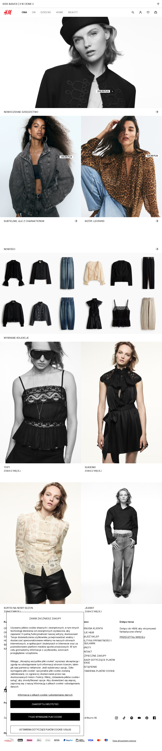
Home (59, 12)
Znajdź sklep (90, 636)
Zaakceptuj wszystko (45, 704)
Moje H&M (87, 632)
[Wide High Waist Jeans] (67, 273)
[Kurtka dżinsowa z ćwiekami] (40, 313)
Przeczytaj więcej (132, 637)
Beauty (73, 12)
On (33, 12)
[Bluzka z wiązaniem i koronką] (94, 273)
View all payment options (124, 741)
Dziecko (45, 12)
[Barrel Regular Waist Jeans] (67, 313)
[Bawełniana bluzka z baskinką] (13, 313)
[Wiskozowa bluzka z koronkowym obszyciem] (13, 273)
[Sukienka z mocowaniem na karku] (94, 313)
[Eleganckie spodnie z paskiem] (148, 273)
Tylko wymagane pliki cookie (45, 717)
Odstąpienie (89, 666)
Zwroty (86, 647)
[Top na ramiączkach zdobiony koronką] (121, 313)
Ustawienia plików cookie (98, 671)
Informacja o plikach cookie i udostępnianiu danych (45, 694)
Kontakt (86, 651)
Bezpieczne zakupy (93, 655)
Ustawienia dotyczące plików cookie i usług (45, 729)
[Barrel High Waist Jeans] (148, 313)
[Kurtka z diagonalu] (40, 273)
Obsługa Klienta (92, 628)
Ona (24, 12)
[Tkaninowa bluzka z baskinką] (121, 273)
